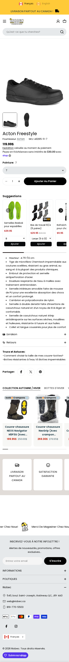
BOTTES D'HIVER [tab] (54, 388)
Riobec (15, 648)
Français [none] (28, 3)
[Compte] (58, 21)
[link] (14, 210)
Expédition (8, 148)
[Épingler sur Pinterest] (40, 372)
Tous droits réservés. (33, 648)
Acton (21, 139)
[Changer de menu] (4, 21)
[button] (61, 210)
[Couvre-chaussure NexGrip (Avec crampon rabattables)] (48, 408)
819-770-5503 (15, 607)
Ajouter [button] (15, 243)
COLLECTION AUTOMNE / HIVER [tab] (21, 388)
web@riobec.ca (16, 601)
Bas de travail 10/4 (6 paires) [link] (40, 226)
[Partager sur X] (31, 372)
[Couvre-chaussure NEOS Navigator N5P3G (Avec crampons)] (17, 408)
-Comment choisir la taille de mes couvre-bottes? (33, 355)
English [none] (46, 3)
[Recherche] (62, 32)
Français (14, 636)
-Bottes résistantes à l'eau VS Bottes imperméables (34, 359)
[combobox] (34, 32)
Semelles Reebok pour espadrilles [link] (13, 224)
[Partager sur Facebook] (21, 372)
